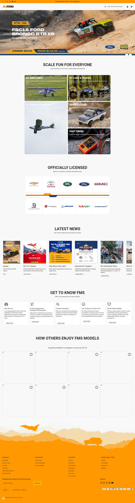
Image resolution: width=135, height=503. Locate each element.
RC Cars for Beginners (40, 463)
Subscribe (37, 483)
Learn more (9, 323)
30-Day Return (71, 463)
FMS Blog (103, 468)
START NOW (31, 111)
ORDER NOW (76, 1)
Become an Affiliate (39, 465)
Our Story (103, 460)
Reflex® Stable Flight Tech (8, 470)
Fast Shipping (71, 468)
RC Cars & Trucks (6, 463)
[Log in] (127, 6)
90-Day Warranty (72, 465)
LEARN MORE (18, 274)
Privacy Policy (71, 473)
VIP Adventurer (104, 463)
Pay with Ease (71, 470)
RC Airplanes (5, 460)
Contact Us (70, 460)
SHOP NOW (95, 274)
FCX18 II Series (38, 460)
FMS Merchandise (6, 473)
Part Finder (4, 465)
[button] (50, 196)
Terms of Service (72, 476)
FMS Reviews (104, 465)
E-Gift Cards (5, 468)
